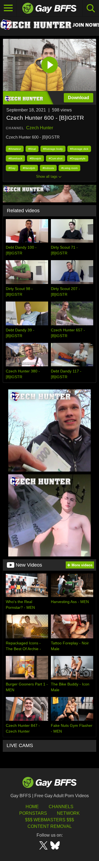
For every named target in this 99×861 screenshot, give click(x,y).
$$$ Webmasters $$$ (49, 819)
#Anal (32, 148)
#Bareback (15, 158)
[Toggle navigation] (8, 8)
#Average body (53, 148)
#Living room (69, 168)
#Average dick (79, 148)
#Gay (12, 168)
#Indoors (48, 168)
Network (68, 813)
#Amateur (15, 148)
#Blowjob (35, 158)
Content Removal (50, 826)
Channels (61, 806)
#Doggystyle (78, 158)
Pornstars (33, 813)
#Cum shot (55, 158)
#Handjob (29, 168)
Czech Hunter (39, 127)
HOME (32, 806)
